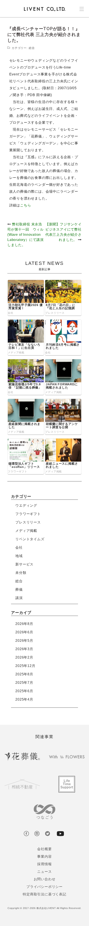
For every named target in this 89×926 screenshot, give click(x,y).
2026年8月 (24, 624)
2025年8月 (24, 674)
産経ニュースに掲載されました (62, 465)
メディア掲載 (16, 352)
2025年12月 (25, 666)
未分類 (20, 573)
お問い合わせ (45, 879)
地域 (19, 556)
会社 (10, 312)
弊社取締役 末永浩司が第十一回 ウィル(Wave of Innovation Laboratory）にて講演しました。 (25, 234)
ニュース (44, 871)
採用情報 (44, 864)
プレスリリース (55, 312)
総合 (32, 48)
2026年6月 (24, 632)
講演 (19, 598)
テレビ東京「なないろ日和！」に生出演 (24, 346)
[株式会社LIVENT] (44, 9)
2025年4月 (24, 699)
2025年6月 (24, 691)
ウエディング (26, 505)
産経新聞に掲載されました (24, 425)
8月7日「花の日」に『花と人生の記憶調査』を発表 (60, 308)
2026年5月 (24, 640)
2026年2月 (24, 657)
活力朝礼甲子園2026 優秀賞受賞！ (25, 306)
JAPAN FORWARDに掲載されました (62, 386)
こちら (25, 205)
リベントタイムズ (29, 539)
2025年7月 (24, 682)
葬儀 (19, 589)
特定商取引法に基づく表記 (44, 894)
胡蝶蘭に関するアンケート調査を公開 (62, 425)
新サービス (24, 564)
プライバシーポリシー (44, 887)
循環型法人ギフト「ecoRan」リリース (24, 465)
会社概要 (44, 849)
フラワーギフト (17, 471)
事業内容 (44, 856)
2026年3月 (24, 649)
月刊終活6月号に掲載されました (63, 346)
